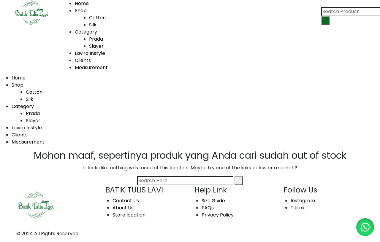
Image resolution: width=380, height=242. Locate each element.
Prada (33, 113)
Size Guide (213, 200)
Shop (81, 10)
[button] (365, 227)
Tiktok (298, 207)
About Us (123, 207)
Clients (83, 60)
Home (82, 3)
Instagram (303, 200)
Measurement (91, 67)
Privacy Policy (218, 214)
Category (86, 31)
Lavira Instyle (90, 53)
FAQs (208, 207)
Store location (129, 214)
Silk (29, 99)
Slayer (33, 120)
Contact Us (126, 200)
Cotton (34, 92)
